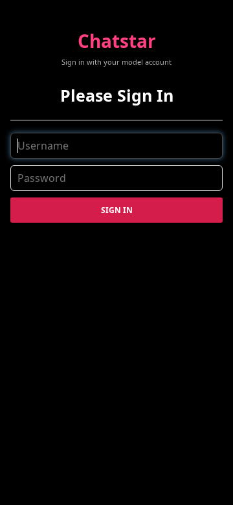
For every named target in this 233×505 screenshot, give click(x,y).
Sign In (117, 210)
